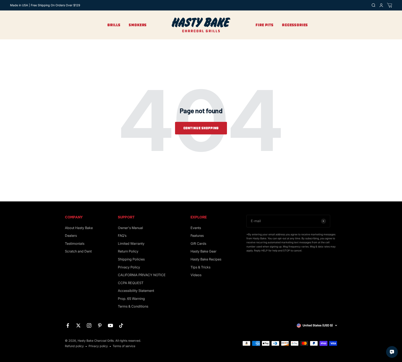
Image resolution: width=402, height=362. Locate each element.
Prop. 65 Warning (131, 298)
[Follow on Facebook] (68, 325)
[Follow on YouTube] (110, 325)
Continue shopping (201, 128)
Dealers (71, 235)
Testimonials (74, 243)
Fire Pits (264, 25)
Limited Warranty (131, 243)
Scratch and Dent (78, 251)
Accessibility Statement (136, 291)
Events (196, 228)
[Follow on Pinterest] (100, 325)
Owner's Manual (130, 228)
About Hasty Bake (79, 228)
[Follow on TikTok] (121, 325)
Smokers (138, 25)
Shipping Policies (131, 259)
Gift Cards (198, 243)
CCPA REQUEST (130, 283)
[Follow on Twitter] (78, 325)
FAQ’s (122, 235)
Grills (113, 25)
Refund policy (74, 346)
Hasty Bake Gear (203, 251)
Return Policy (128, 251)
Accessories (295, 25)
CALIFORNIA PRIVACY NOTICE (142, 275)
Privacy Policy (129, 267)
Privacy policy (98, 346)
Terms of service (124, 346)
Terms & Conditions (133, 306)
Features (197, 235)
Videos (196, 275)
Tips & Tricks (200, 267)
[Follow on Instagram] (89, 325)
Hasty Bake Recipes (206, 259)
